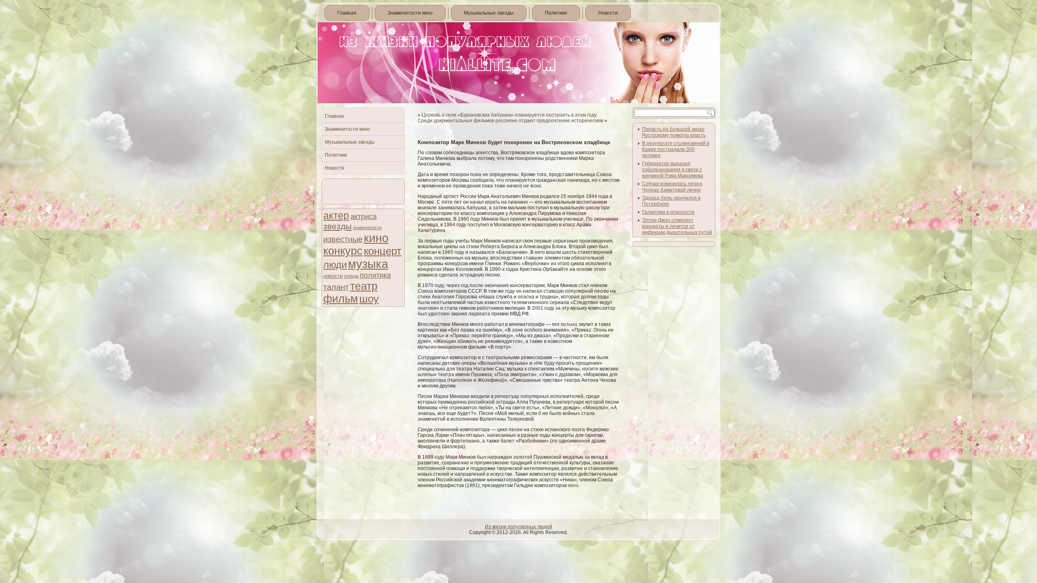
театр (364, 286)
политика (375, 275)
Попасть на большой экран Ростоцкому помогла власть (674, 132)
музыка (368, 263)
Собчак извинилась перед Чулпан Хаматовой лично (672, 187)
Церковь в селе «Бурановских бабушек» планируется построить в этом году (509, 115)
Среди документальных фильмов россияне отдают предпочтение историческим (510, 120)
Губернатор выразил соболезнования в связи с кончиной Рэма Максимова (672, 170)
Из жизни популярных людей (518, 527)
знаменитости (367, 227)
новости (333, 276)
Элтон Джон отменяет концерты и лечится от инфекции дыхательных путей (677, 226)
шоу (369, 299)
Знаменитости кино (410, 13)
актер (336, 215)
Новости (608, 13)
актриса (363, 217)
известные (343, 239)
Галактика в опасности (668, 212)
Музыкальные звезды (489, 13)
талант (336, 287)
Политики (556, 13)
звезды (337, 226)
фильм (340, 299)
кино (376, 238)
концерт (382, 251)
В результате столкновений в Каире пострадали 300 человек (675, 149)
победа (351, 276)
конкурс (343, 251)
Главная (346, 13)
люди (335, 264)
